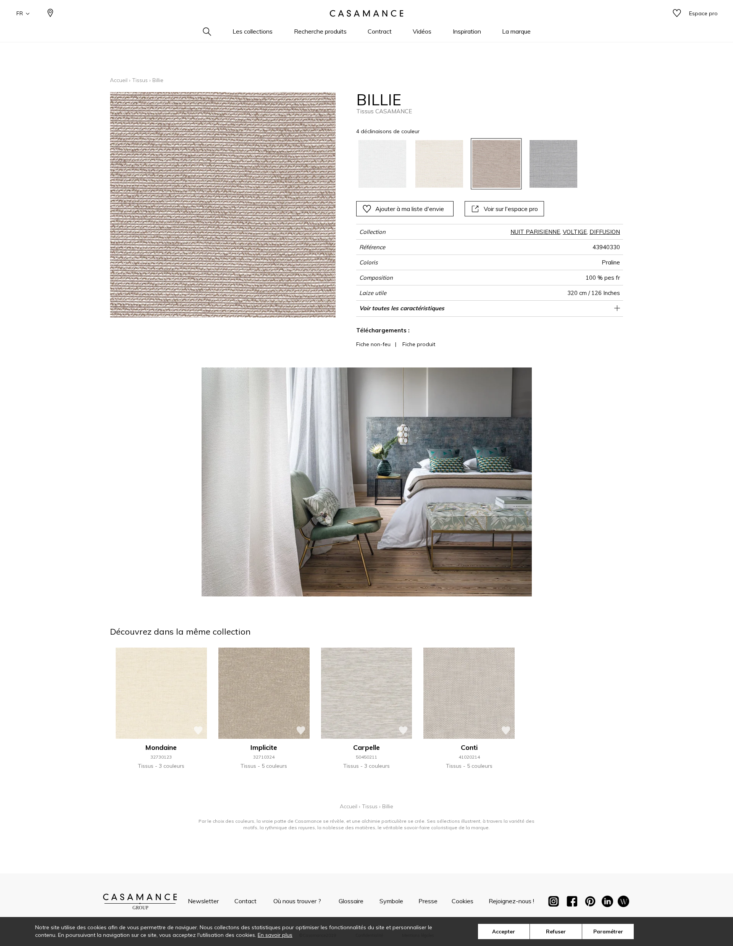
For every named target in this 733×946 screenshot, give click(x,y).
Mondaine (161, 747)
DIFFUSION (604, 231)
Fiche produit (418, 344)
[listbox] (463, 164)
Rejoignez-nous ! (511, 901)
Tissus (140, 80)
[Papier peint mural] (623, 903)
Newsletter (203, 901)
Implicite (263, 747)
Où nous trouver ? (297, 901)
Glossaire (351, 901)
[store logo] (366, 13)
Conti (469, 747)
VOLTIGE (575, 231)
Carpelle (366, 747)
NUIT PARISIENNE (535, 231)
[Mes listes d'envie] (676, 13)
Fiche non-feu (373, 344)
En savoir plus (275, 934)
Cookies (462, 901)
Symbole (391, 901)
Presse (428, 901)
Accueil (119, 80)
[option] (382, 164)
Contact (245, 901)
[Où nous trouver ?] (50, 13)
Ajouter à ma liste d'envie (409, 209)
